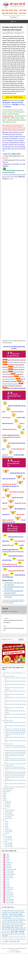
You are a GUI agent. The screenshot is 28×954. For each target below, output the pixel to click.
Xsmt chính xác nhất (17, 600)
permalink (10, 603)
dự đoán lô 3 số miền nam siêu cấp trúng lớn (15, 775)
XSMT (4, 796)
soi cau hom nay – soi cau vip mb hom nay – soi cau (14, 11)
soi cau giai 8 (9, 920)
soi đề (22, 939)
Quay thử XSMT (8, 844)
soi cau (8, 918)
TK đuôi (6, 828)
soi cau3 (13, 918)
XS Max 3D (7, 806)
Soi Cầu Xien (22, 930)
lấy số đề (18, 916)
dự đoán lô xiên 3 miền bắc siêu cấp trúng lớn (15, 730)
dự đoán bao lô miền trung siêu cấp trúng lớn (15, 745)
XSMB (4, 793)
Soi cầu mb (12, 927)
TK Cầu (5, 808)
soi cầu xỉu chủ (17, 934)
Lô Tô (4, 835)
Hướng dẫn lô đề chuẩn (8, 788)
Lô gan (6, 821)
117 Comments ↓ (18, 33)
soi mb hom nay (11, 939)
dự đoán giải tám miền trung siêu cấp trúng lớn (15, 752)
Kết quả (5, 798)
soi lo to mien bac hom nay (19, 937)
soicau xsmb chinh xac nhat (14, 924)
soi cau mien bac (19, 920)
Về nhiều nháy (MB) (9, 815)
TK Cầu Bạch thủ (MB (10, 810)
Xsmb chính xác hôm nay (9, 676)
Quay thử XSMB (8, 843)
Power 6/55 (7, 805)
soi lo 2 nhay (20, 936)
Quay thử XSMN (8, 846)
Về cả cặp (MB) (8, 813)
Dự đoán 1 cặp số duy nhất (11, 914)
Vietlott (4, 800)
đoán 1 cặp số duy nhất (12, 941)
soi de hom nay (11, 936)
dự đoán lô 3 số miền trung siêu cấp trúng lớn (15, 754)
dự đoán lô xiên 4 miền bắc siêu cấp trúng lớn (15, 732)
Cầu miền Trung (8, 818)
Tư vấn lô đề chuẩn (7, 790)
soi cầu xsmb (17, 931)
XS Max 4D (7, 803)
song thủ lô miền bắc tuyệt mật (16, 362)
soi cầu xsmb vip (7, 934)
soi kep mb (16, 936)
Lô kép (6, 825)
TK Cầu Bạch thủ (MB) (11, 869)
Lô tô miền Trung (8, 839)
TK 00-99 (7, 833)
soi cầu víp (13, 930)
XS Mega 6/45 (8, 801)
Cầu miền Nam (8, 816)
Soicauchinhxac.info (8, 116)
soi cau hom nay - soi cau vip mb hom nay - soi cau (13, 600)
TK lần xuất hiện (8, 831)
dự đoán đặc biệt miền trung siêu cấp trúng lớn (15, 750)
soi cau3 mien (18, 918)
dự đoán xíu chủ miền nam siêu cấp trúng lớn (15, 787)
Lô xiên (6, 823)
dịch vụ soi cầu (8, 912)
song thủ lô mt (6, 104)
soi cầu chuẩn (14, 925)
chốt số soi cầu (11, 911)
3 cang (4, 911)
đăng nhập (8, 611)
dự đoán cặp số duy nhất (12, 915)
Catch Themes (18, 951)
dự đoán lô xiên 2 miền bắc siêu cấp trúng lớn (15, 729)
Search (21, 639)
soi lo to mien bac (11, 937)
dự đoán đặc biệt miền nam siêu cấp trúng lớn (15, 772)
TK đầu (6, 826)
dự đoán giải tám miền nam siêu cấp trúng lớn (15, 773)
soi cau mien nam (7, 922)
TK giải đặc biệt (8, 829)
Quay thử (5, 841)
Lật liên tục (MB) (8, 811)
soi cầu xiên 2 (6, 932)
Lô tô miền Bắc (8, 836)
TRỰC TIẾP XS (6, 792)
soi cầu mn (22, 928)
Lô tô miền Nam (8, 838)
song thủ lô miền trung (14, 100)
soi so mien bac (17, 939)
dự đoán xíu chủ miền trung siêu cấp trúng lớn (15, 763)
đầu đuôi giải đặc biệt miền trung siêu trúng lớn (15, 758)
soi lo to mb (5, 937)
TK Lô (4, 820)
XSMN (4, 795)
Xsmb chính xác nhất (8, 720)
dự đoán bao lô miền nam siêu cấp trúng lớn (15, 767)
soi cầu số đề (6, 930)
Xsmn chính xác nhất (8, 765)
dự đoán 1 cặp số (19, 912)
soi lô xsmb (6, 939)
